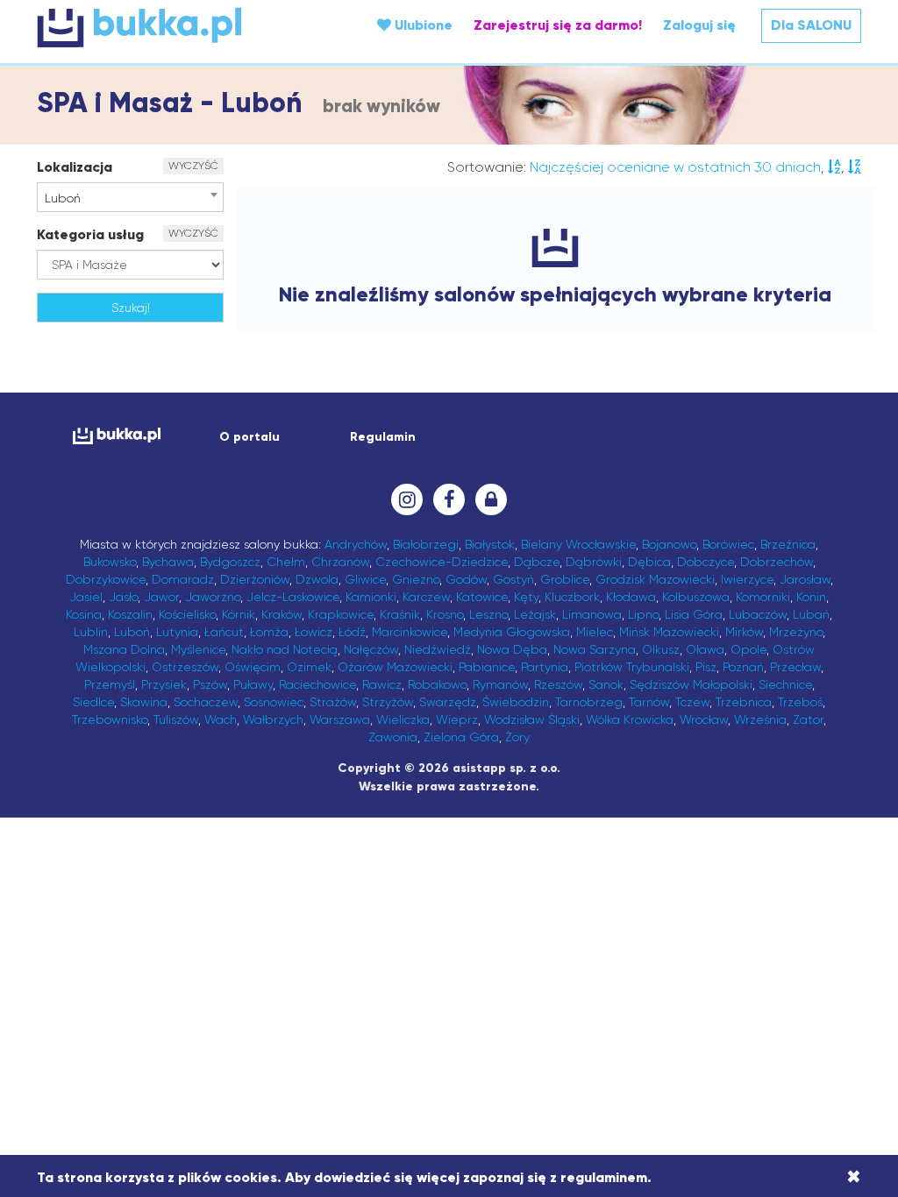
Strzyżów (387, 702)
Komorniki (763, 597)
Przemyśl (109, 684)
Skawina (143, 702)
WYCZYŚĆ (193, 165)
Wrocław (704, 719)
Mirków (744, 632)
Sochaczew (206, 702)
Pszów (210, 684)
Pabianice (487, 667)
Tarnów (649, 702)
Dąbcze (536, 562)
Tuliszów (175, 719)
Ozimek (309, 667)
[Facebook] (449, 499)
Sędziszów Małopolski (691, 684)
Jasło (123, 597)
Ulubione (422, 25)
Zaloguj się (699, 25)
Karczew (426, 597)
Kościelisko (187, 614)
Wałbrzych (273, 719)
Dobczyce (705, 562)
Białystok (490, 544)
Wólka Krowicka (630, 719)
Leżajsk (535, 614)
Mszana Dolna (124, 649)
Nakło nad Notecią (285, 649)
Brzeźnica (788, 544)
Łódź (352, 632)
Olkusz (661, 649)
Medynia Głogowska (511, 632)
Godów (466, 579)
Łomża (269, 632)
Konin (811, 597)
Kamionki (371, 597)
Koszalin (130, 614)
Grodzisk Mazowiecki (655, 579)
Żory (517, 737)
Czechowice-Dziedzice (441, 562)
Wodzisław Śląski (532, 719)
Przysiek (164, 684)
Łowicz (313, 632)
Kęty (526, 597)
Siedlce (93, 702)
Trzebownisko (109, 719)
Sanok (606, 684)
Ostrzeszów (185, 667)
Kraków (281, 614)
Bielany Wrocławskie (578, 544)
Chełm (286, 562)
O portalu (249, 436)
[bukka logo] (116, 436)
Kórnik (238, 614)
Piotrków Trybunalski (631, 667)
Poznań (743, 667)
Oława (705, 649)
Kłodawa (631, 597)
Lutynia (177, 632)
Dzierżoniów (254, 579)
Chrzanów (340, 562)
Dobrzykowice (106, 579)
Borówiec (728, 544)
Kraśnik (400, 614)
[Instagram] (407, 499)
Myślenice (198, 649)
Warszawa (340, 719)
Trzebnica (744, 702)
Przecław (795, 667)
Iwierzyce (747, 579)
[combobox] (130, 197)
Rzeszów (558, 684)
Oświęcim (252, 667)
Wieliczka (403, 719)
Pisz (705, 667)
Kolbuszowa (696, 597)
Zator (808, 719)
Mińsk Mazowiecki (669, 632)
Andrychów (355, 544)
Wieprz (457, 719)
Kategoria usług (90, 234)
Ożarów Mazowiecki (395, 667)
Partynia (544, 667)
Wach (220, 719)
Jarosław (805, 579)
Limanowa (592, 614)
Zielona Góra (461, 737)
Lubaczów (758, 614)
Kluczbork (572, 597)
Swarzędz (447, 702)
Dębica (649, 562)
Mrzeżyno (796, 632)
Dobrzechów (776, 562)
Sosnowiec (273, 702)
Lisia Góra (694, 614)
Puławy (253, 684)
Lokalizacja (74, 167)
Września (760, 719)
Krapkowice (341, 614)
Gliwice (365, 579)
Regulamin (383, 436)
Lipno (643, 614)
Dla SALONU (811, 25)
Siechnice (785, 684)
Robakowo (437, 684)
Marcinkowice (409, 632)
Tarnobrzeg (589, 702)
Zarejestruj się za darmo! (558, 25)
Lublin (91, 632)
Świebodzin (515, 702)
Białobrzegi (426, 544)
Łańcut (224, 632)
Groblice (564, 579)
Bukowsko (109, 562)
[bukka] (174, 27)
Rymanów (500, 684)
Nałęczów (371, 649)
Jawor (161, 597)
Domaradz (183, 579)
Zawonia (392, 737)
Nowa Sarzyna (594, 649)
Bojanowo (669, 544)
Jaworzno (212, 597)
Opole (748, 649)
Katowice (482, 597)
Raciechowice (317, 684)
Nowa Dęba (512, 649)
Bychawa (168, 562)
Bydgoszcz (230, 562)
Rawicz (382, 684)
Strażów (333, 702)
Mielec (594, 632)
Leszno (488, 614)
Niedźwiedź (437, 649)
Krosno (444, 614)
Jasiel (86, 597)
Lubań (811, 614)
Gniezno (415, 579)
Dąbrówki (594, 562)
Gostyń (513, 579)
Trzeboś (800, 702)
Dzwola (317, 579)
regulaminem (603, 1177)
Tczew (692, 702)
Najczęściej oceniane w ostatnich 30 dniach (675, 167)
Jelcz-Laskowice (292, 597)
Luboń (132, 632)
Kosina (84, 614)
